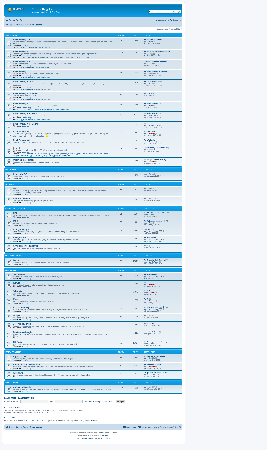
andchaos (152, 73)
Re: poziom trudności (153, 39)
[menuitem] (19, 20)
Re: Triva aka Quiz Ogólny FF (156, 260)
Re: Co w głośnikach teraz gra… (157, 342)
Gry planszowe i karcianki (25, 246)
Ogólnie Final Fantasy (23, 160)
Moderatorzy (26, 45)
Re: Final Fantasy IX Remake (155, 71)
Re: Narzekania (150, 131)
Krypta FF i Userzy (13, 352)
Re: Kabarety (149, 291)
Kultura (16, 283)
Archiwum (18, 373)
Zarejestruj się (26, 398)
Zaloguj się (10, 398)
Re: (145, 124)
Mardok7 (152, 387)
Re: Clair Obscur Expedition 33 (156, 213)
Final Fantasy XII (21, 104)
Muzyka (16, 315)
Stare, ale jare (19, 238)
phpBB (89, 432)
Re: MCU (147, 299)
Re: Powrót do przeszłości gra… (157, 307)
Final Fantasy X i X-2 (23, 82)
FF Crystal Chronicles (87, 154)
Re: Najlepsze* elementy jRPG (156, 221)
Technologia (19, 274)
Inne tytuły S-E (20, 174)
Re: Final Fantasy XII (152, 103)
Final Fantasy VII (21, 51)
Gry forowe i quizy (13, 256)
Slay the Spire (149, 229)
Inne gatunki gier (21, 229)
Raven (151, 174)
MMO (15, 188)
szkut (151, 53)
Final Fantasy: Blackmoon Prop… (157, 148)
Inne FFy (17, 148)
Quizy (16, 260)
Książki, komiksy (21, 307)
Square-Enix (10, 170)
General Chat (11, 270)
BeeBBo (152, 358)
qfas (150, 188)
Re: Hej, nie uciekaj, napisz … (156, 356)
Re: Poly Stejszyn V (152, 274)
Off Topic (17, 342)
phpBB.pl (105, 435)
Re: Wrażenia (149, 140)
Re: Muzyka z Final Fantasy (155, 160)
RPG (15, 213)
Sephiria (152, 133)
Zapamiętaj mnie (106, 402)
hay (150, 315)
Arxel (151, 41)
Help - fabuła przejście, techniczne (36, 67)
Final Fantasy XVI (21, 140)
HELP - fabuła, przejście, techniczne (37, 47)
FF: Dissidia (36, 156)
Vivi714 (151, 198)
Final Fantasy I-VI (21, 40)
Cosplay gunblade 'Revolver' (155, 61)
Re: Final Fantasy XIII (152, 113)
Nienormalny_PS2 (155, 231)
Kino (15, 299)
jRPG (15, 221)
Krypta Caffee (19, 356)
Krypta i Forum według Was (26, 365)
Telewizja (17, 291)
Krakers (152, 161)
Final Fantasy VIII (21, 61)
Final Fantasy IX (21, 72)
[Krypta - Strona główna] (18, 10)
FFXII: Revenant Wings (30, 109)
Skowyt (151, 93)
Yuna (150, 223)
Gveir (151, 215)
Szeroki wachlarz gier (15, 208)
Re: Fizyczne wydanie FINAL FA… (158, 51)
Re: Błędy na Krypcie (152, 364)
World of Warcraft (21, 199)
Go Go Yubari (154, 125)
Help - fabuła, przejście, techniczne (35, 57)
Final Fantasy (11, 35)
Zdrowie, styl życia (22, 324)
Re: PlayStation (150, 237)
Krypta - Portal (12, 383)
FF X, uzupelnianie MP (153, 81)
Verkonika (152, 115)
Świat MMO (9, 184)
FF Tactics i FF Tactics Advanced (34, 154)
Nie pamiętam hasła (91, 402)
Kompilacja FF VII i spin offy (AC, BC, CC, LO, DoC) (70, 57)
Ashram (94, 421)
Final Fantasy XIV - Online (25, 124)
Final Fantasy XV (21, 131)
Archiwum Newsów (22, 387)
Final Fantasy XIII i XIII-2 (25, 114)
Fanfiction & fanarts (22, 332)
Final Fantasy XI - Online (25, 94)
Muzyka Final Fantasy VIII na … (156, 373)
